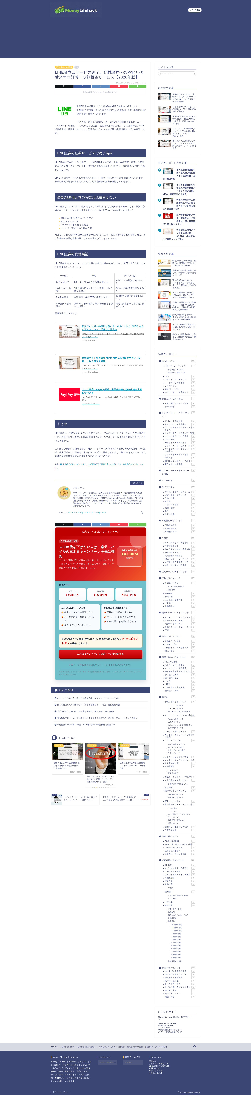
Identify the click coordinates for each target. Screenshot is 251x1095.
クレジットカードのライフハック (178, 414)
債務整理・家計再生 (179, 621)
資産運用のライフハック (178, 860)
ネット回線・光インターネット (180, 814)
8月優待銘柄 (176, 954)
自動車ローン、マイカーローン (179, 627)
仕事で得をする (179, 546)
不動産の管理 (179, 529)
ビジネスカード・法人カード (179, 446)
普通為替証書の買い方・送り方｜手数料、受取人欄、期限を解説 (85, 711)
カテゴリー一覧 (156, 1071)
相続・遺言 (179, 651)
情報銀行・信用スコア (176, 373)
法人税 (179, 681)
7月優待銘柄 (176, 952)
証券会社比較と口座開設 (64, 67)
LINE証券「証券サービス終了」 (73, 464)
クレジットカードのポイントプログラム (179, 428)
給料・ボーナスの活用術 (179, 565)
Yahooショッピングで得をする (180, 725)
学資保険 (179, 597)
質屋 (179, 630)
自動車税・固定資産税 (179, 687)
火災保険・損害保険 (179, 600)
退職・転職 (179, 514)
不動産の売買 (179, 525)
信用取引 (171, 912)
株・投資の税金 (179, 678)
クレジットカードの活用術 (179, 436)
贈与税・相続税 (179, 691)
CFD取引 (179, 865)
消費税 (179, 684)
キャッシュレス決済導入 (179, 424)
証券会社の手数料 (179, 851)
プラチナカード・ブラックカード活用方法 (179, 450)
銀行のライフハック (178, 968)
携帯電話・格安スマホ (176, 820)
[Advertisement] (125, 39)
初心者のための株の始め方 (178, 915)
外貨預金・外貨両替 (179, 978)
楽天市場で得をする (175, 728)
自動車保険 (179, 606)
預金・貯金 (179, 997)
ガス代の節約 (173, 770)
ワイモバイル (173, 817)
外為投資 (179, 884)
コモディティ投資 (179, 871)
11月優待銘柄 (176, 928)
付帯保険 (179, 458)
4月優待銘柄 (176, 943)
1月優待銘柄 (176, 934)
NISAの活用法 (179, 662)
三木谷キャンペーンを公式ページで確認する (100, 653)
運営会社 (153, 1061)
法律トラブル (179, 644)
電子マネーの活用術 (179, 464)
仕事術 (178, 538)
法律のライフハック (178, 636)
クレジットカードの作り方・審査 (179, 433)
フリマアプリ (179, 386)
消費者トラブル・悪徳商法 (179, 648)
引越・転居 (179, 498)
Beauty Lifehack (165, 1025)
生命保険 (179, 603)
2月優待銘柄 (176, 937)
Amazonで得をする (175, 719)
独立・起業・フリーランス (179, 559)
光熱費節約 (179, 766)
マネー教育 (178, 480)
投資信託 (179, 892)
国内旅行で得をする (175, 795)
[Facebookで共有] (82, 86)
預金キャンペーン (179, 994)
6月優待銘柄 (176, 949)
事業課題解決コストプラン (170, 1030)
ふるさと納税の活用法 (179, 665)
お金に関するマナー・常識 (179, 403)
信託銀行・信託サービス (179, 974)
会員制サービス (179, 389)
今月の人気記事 (156, 1073)
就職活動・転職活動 (179, 556)
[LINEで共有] (137, 86)
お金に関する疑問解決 (178, 399)
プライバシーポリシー (159, 1064)
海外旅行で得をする (175, 797)
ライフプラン (178, 487)
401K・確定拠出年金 (176, 587)
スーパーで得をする (175, 708)
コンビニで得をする (175, 705)
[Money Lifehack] (76, 16)
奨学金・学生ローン (179, 624)
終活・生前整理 (179, 505)
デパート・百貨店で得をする (179, 711)
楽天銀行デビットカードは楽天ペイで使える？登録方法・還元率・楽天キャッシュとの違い (97, 718)
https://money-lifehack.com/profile (87, 512)
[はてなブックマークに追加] (101, 86)
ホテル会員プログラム (176, 744)
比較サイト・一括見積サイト (179, 392)
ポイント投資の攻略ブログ (170, 1032)
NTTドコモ (172, 811)
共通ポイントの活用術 (176, 750)
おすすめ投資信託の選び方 (178, 895)
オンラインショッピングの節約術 (179, 715)
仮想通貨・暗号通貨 (175, 370)
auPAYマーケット (175, 722)
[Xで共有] (64, 86)
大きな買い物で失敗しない (179, 780)
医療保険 (179, 593)
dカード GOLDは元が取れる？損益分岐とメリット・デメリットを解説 (88, 698)
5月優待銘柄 (176, 946)
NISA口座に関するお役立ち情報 (179, 844)
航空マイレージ (174, 753)
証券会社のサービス (179, 848)
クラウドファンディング (179, 380)
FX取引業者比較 (179, 841)
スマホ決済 (179, 439)
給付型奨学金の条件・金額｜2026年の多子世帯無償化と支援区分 (86, 725)
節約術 (178, 697)
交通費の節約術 (179, 763)
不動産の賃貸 (179, 532)
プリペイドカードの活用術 (179, 455)
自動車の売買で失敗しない (178, 784)
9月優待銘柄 (176, 957)
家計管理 (179, 788)
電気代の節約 (173, 773)
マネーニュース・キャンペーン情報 (178, 472)
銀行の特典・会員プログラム (179, 987)
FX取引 (171, 888)
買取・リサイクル (179, 801)
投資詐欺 (179, 902)
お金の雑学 (179, 407)
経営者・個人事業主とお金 (179, 562)
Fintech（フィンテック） (179, 366)
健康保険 (171, 590)
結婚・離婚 (179, 508)
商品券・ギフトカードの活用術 (179, 777)
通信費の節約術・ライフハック (179, 804)
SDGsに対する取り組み (159, 1066)
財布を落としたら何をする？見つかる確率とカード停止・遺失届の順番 (88, 705)
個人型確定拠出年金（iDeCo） (179, 671)
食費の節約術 (179, 830)
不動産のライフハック (178, 521)
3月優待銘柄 (176, 939)
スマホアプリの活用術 (179, 383)
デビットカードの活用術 (179, 443)
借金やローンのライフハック (178, 612)
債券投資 (179, 881)
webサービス (178, 361)
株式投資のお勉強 (175, 961)
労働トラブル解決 (179, 641)
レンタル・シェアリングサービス (179, 760)
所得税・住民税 (179, 675)
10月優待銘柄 (176, 925)
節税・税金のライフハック (178, 657)
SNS (179, 376)
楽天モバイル (173, 823)
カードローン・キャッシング (179, 617)
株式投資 (180, 905)
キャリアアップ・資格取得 (179, 543)
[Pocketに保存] (119, 86)
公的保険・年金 (179, 583)
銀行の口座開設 (179, 981)
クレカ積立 (172, 898)
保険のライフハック (178, 578)
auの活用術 (172, 808)
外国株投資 (172, 918)
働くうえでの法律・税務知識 (179, 549)
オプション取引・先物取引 (179, 868)
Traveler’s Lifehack (167, 1023)
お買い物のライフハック (179, 702)
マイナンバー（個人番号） (179, 668)
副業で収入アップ (179, 553)
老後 (179, 511)
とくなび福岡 (164, 1027)
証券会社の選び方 (178, 836)
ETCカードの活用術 (179, 421)
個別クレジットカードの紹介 (179, 461)
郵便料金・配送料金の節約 (179, 827)
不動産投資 (179, 878)
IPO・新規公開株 (174, 909)
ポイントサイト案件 (175, 747)
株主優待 (171, 921)
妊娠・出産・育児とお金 (179, 495)
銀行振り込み (179, 990)
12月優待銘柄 (176, 931)
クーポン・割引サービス (179, 732)
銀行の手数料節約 (179, 984)
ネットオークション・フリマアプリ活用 (179, 736)
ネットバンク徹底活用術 (179, 971)
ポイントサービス (180, 740)
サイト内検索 (195, 10)
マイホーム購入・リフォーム (179, 492)
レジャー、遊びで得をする (179, 757)
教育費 (179, 501)
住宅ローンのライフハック (178, 572)
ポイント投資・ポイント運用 (179, 875)
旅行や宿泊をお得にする (179, 791)
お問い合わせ (155, 1068)
